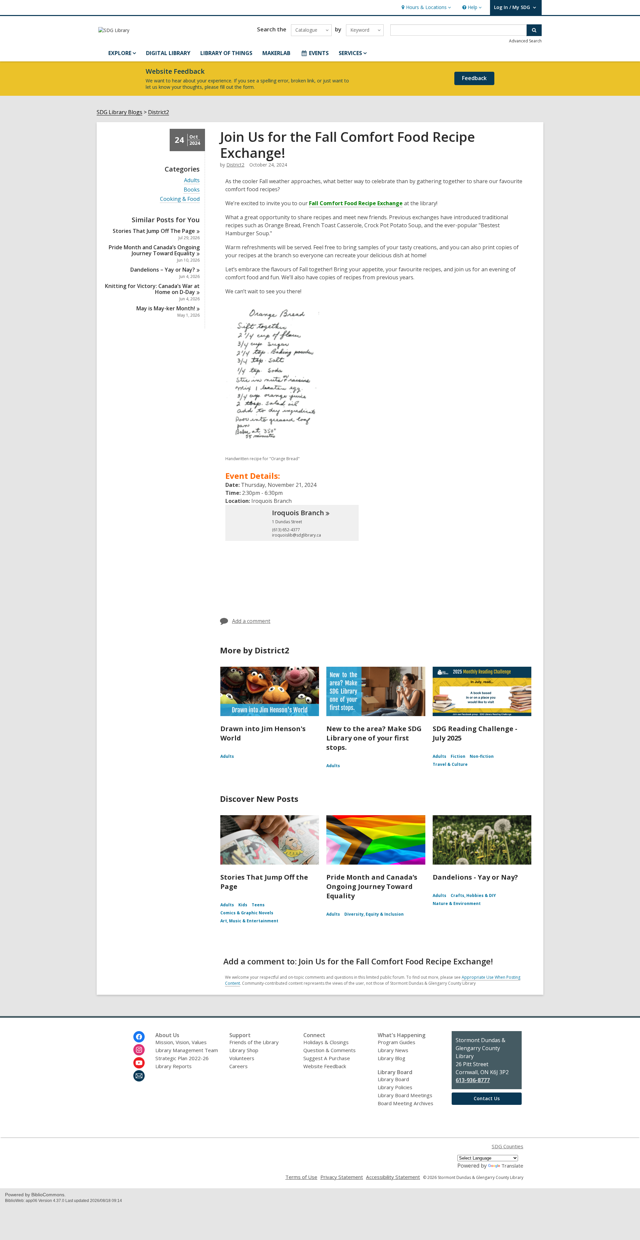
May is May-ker (165, 308)
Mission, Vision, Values (181, 1042)
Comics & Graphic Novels (246, 913)
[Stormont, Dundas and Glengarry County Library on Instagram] (139, 1049)
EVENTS (319, 53)
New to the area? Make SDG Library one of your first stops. (374, 738)
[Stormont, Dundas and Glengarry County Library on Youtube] (139, 1062)
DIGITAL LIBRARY (168, 53)
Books (192, 190)
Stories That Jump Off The (154, 231)
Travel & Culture (450, 764)
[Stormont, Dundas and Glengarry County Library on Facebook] (139, 1036)
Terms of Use (301, 1177)
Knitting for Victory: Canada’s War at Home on (152, 289)
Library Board (393, 1079)
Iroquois (298, 512)
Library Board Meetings (405, 1095)
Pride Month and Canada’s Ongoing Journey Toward (154, 250)
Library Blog (391, 1058)
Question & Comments (329, 1050)
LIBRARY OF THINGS (226, 53)
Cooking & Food (180, 199)
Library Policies (395, 1087)
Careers (238, 1066)
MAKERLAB (276, 53)
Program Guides (396, 1042)
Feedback (474, 78)
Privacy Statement (341, 1177)
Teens (258, 905)
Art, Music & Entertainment (249, 921)
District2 (158, 112)
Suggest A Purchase (326, 1058)
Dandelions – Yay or (162, 269)
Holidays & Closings (326, 1042)
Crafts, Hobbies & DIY (473, 895)
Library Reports (173, 1066)
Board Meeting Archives (405, 1103)
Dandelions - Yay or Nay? (475, 877)
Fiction (458, 756)
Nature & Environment (457, 903)
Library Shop (243, 1050)
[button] (425, 7)
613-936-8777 (473, 1080)
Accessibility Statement (393, 1177)
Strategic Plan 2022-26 (182, 1058)
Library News (393, 1050)
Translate (512, 1165)
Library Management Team (186, 1050)
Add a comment (251, 621)
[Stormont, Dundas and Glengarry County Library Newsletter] (139, 1075)
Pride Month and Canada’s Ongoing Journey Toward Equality (371, 886)
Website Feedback (324, 1066)
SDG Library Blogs (119, 112)
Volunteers (241, 1058)
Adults (192, 180)
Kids (242, 905)
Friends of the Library (254, 1042)
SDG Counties (507, 1146)
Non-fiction (482, 756)
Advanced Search (525, 41)
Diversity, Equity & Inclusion (374, 914)
